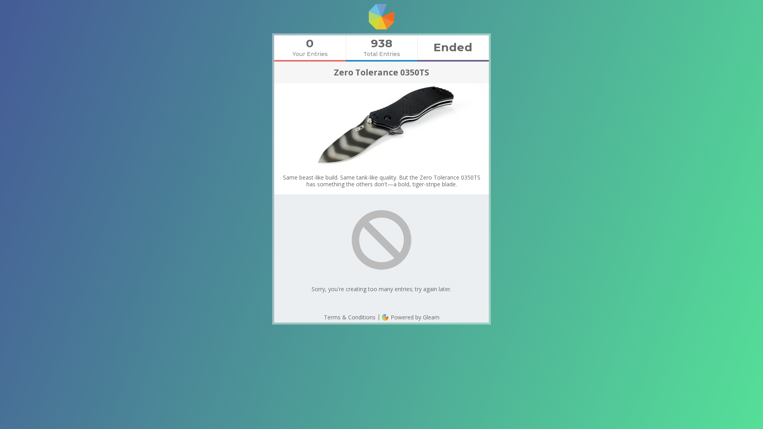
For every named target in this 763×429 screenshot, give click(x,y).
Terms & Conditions (350, 317)
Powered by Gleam (414, 317)
